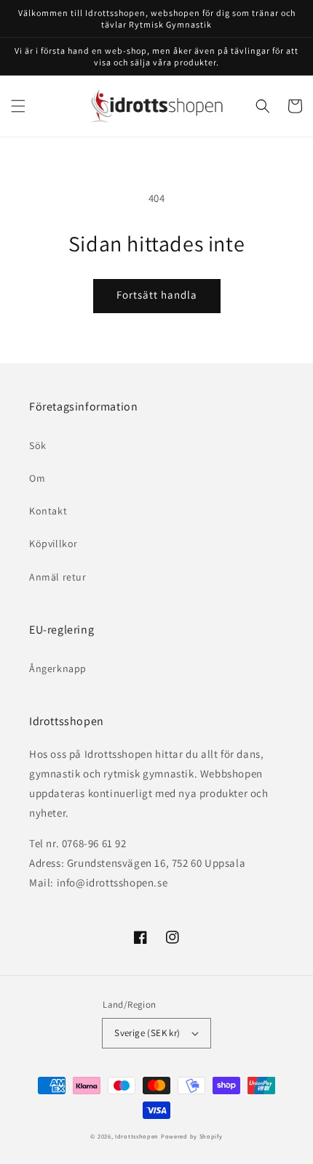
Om (37, 478)
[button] (18, 106)
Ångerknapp (58, 668)
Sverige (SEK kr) (147, 1033)
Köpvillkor (53, 543)
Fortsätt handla (156, 295)
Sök (38, 445)
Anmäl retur (58, 576)
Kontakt (48, 510)
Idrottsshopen (137, 1136)
